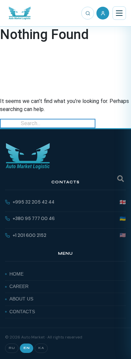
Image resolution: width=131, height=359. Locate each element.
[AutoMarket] (19, 13)
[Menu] (119, 13)
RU (12, 348)
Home (16, 274)
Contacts (22, 311)
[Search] (87, 13)
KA (41, 348)
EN (27, 348)
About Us (21, 298)
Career (19, 286)
